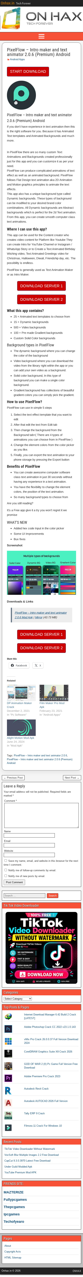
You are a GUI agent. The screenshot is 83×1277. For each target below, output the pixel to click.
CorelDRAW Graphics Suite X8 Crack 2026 (48, 1051)
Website (8, 850)
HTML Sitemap (12, 1257)
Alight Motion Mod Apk (20, 737)
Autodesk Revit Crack (36, 1088)
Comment (10, 800)
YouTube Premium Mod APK (20, 1172)
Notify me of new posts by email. (26, 876)
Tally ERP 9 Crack (34, 1113)
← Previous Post (13, 777)
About (7, 1245)
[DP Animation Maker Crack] (21, 693)
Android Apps (17, 59)
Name (7, 831)
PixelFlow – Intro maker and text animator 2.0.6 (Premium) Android (38, 52)
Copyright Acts (12, 1251)
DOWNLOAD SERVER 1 (41, 286)
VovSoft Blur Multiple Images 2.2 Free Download (31, 1154)
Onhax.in (7, 3)
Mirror (38, 617)
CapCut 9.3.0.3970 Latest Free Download (27, 1160)
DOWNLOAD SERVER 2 (41, 299)
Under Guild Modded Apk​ (18, 1166)
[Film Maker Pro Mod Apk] (54, 693)
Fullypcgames (15, 1200)
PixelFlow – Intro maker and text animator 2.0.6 (40, 755)
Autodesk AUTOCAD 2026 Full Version (46, 1101)
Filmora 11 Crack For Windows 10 (43, 1125)
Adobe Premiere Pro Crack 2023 (42, 1076)
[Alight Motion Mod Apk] (21, 727)
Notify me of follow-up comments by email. (32, 870)
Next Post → (72, 777)
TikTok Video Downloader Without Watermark (29, 1148)
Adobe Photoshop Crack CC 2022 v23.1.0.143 (50, 1026)
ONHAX (77, 1271)
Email (7, 841)
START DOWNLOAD (28, 71)
